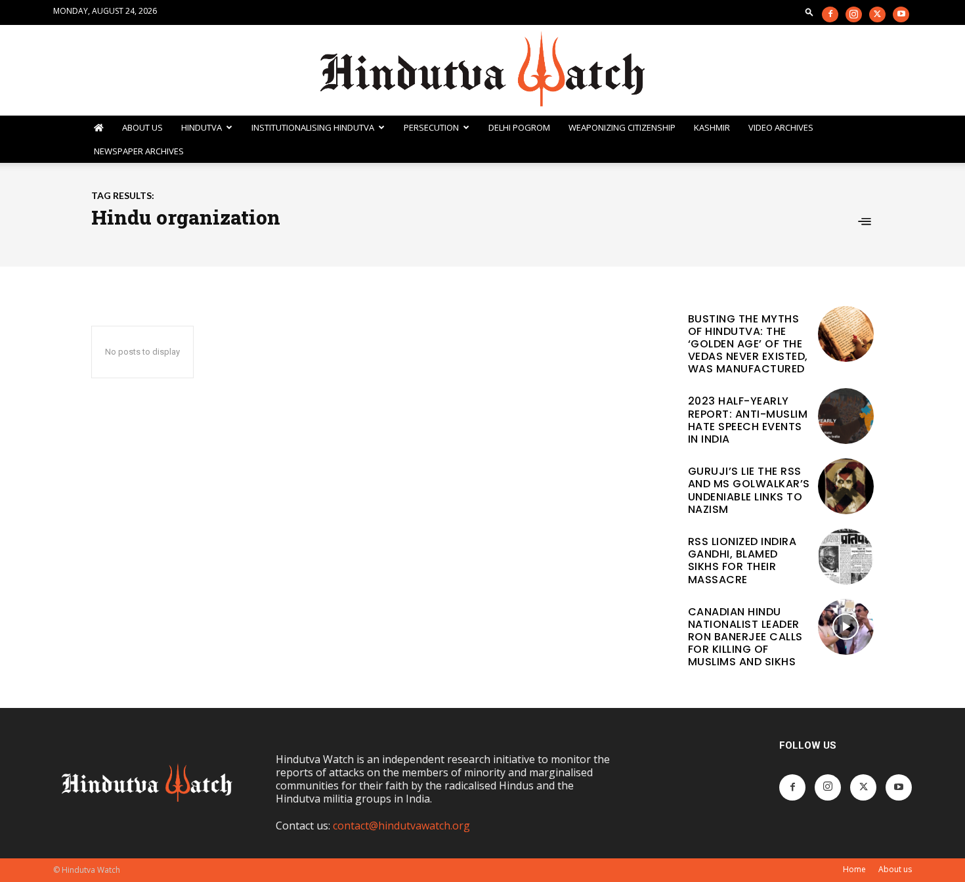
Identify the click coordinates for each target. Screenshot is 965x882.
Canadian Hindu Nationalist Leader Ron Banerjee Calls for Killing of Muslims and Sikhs (745, 637)
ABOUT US (142, 127)
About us (895, 869)
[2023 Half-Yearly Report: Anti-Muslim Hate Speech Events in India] (846, 416)
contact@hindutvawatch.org (401, 825)
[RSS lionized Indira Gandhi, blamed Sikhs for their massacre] (846, 556)
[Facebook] (830, 14)
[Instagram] (854, 14)
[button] (809, 11)
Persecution (431, 127)
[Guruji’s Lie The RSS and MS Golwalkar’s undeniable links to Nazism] (846, 486)
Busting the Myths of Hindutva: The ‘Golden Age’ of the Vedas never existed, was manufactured (748, 344)
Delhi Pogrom (519, 127)
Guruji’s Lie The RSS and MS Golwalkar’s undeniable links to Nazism (749, 490)
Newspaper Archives (139, 151)
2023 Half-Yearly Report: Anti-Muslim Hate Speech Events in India (748, 420)
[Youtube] (901, 14)
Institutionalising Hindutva (312, 127)
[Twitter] (877, 14)
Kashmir (712, 127)
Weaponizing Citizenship (622, 127)
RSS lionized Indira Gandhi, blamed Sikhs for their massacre (742, 560)
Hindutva (201, 127)
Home (854, 869)
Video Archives (780, 127)
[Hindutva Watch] (482, 70)
